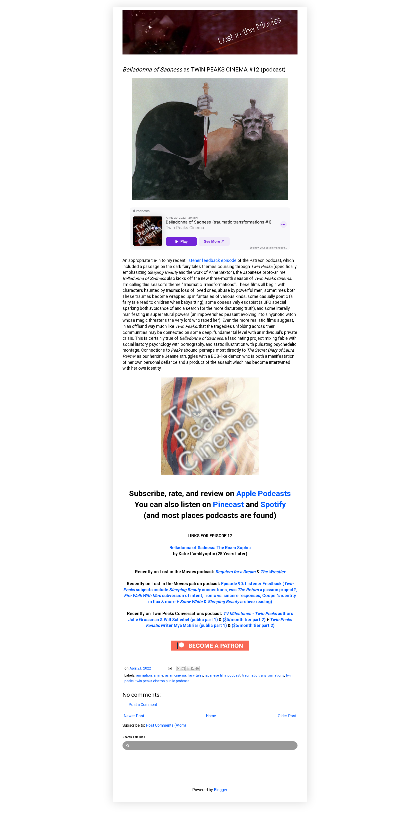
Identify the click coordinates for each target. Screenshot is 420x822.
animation (144, 675)
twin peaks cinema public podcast (162, 681)
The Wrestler (272, 571)
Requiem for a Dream (235, 571)
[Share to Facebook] (192, 668)
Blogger (220, 789)
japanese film (215, 675)
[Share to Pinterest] (197, 668)
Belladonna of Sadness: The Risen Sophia (210, 547)
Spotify (273, 504)
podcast (234, 675)
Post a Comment (143, 704)
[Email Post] (169, 668)
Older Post (287, 716)
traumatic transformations (263, 675)
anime (158, 675)
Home (211, 716)
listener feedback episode (211, 260)
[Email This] (178, 668)
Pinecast (228, 504)
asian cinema (175, 675)
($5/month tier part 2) (244, 619)
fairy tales (195, 675)
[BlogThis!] (183, 668)
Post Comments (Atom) (166, 725)
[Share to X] (187, 668)
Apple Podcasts (263, 493)
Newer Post (134, 716)
